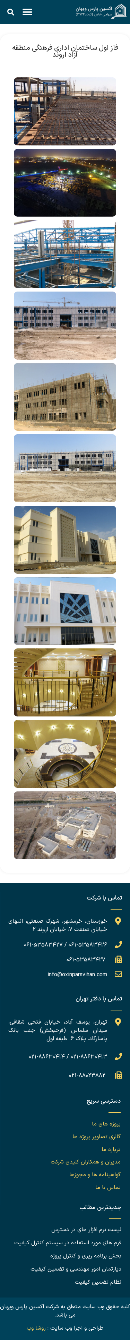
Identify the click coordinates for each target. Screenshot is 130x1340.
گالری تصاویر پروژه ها (96, 1137)
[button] (27, 12)
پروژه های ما (106, 1124)
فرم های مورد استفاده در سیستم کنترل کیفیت (67, 1243)
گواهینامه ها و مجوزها (95, 1175)
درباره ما (111, 1150)
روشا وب (36, 1328)
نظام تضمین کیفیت (98, 1282)
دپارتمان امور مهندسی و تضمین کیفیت (76, 1269)
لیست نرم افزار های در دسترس (86, 1230)
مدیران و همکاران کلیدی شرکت (86, 1162)
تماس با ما (108, 1188)
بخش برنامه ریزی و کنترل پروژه (85, 1256)
